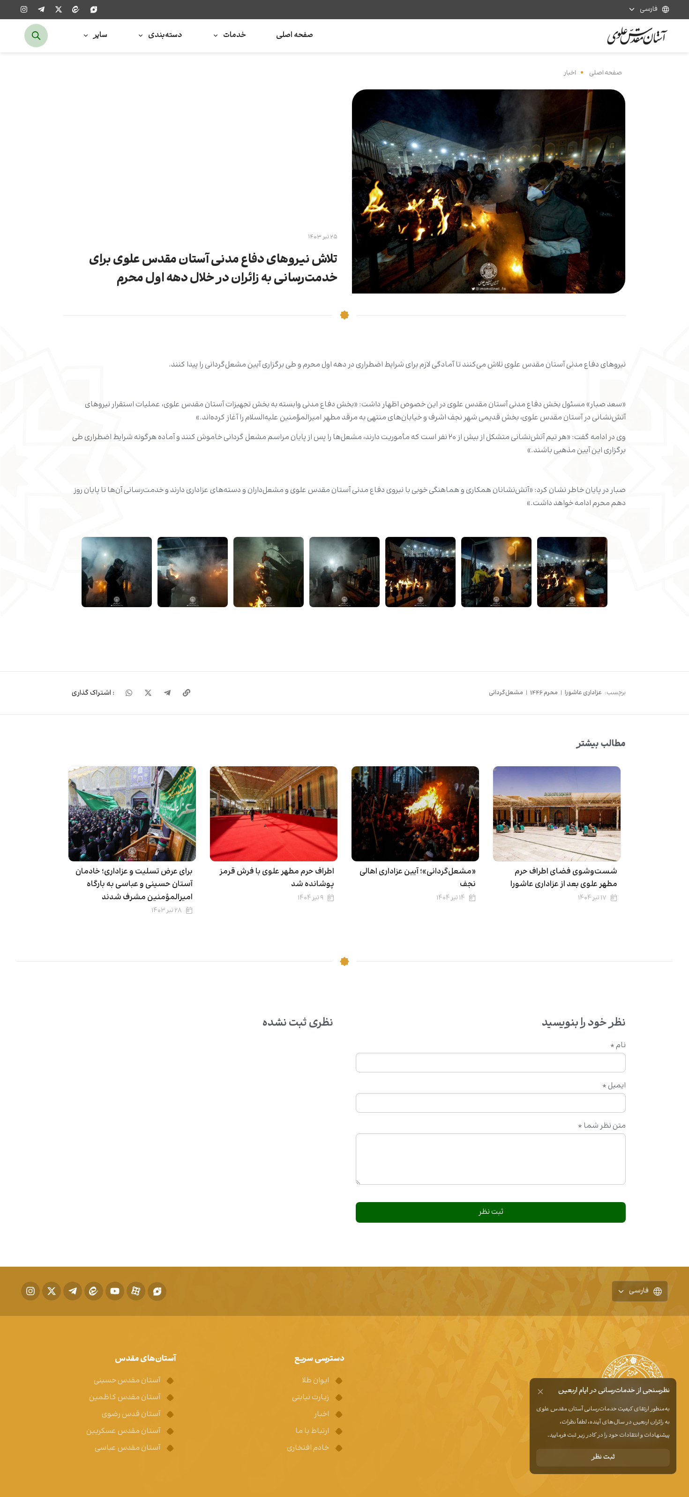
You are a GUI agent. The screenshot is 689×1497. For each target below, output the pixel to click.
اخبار (570, 73)
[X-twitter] (58, 9)
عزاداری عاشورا (583, 692)
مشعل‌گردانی (506, 692)
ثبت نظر (603, 1457)
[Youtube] (114, 1291)
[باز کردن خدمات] (215, 35)
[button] (93, 693)
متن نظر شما (602, 1126)
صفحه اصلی (605, 73)
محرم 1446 (544, 692)
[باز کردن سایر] (85, 35)
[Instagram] (23, 9)
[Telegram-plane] (41, 9)
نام (618, 1045)
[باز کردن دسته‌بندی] (140, 35)
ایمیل (614, 1086)
